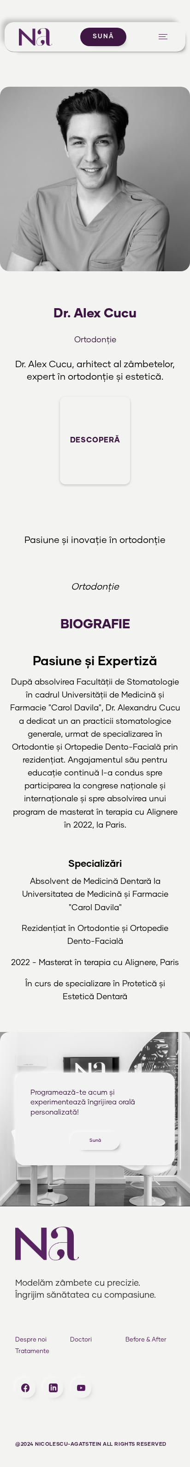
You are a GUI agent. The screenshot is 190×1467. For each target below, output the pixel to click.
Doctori (81, 1340)
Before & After (145, 1340)
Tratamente (32, 1351)
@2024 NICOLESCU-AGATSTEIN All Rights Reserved (90, 1444)
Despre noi (31, 1340)
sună (103, 37)
